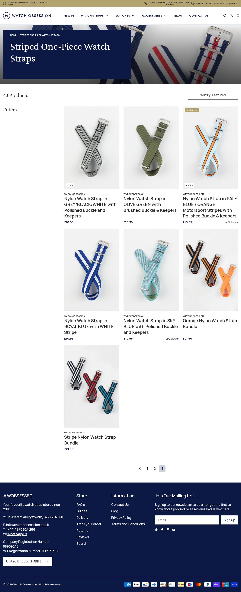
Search (81, 543)
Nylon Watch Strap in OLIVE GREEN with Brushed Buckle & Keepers (150, 204)
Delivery (82, 517)
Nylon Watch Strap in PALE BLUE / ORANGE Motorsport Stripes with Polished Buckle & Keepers (210, 207)
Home (13, 35)
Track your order (88, 524)
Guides (81, 511)
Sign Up (229, 520)
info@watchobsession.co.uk (27, 525)
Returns (82, 530)
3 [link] (162, 468)
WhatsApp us (17, 534)
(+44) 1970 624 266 (20, 529)
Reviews (82, 537)
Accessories (152, 15)
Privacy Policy (121, 517)
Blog (178, 15)
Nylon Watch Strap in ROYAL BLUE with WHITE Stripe (89, 326)
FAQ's (80, 504)
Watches (123, 15)
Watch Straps (92, 15)
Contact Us (199, 15)
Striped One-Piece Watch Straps (40, 35)
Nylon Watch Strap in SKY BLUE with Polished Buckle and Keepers (151, 326)
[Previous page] (140, 468)
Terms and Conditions (128, 524)
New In (69, 15)
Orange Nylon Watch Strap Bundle (210, 323)
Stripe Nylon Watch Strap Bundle (90, 440)
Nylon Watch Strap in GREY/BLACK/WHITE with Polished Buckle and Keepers (90, 207)
